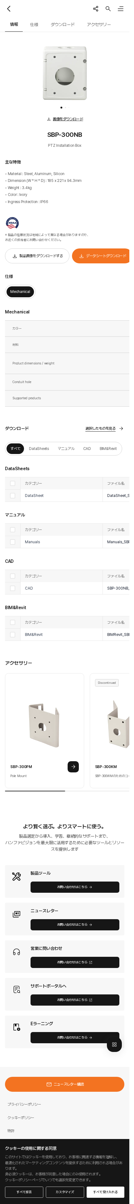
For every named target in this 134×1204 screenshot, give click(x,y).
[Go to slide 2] (65, 107)
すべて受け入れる (105, 1192)
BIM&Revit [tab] (108, 448)
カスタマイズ (65, 1192)
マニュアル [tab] (66, 448)
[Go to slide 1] (61, 108)
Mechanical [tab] (20, 291)
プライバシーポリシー (24, 1104)
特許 (10, 1130)
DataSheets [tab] (39, 448)
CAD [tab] (87, 448)
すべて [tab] (15, 448)
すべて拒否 (24, 1192)
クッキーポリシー (20, 1117)
